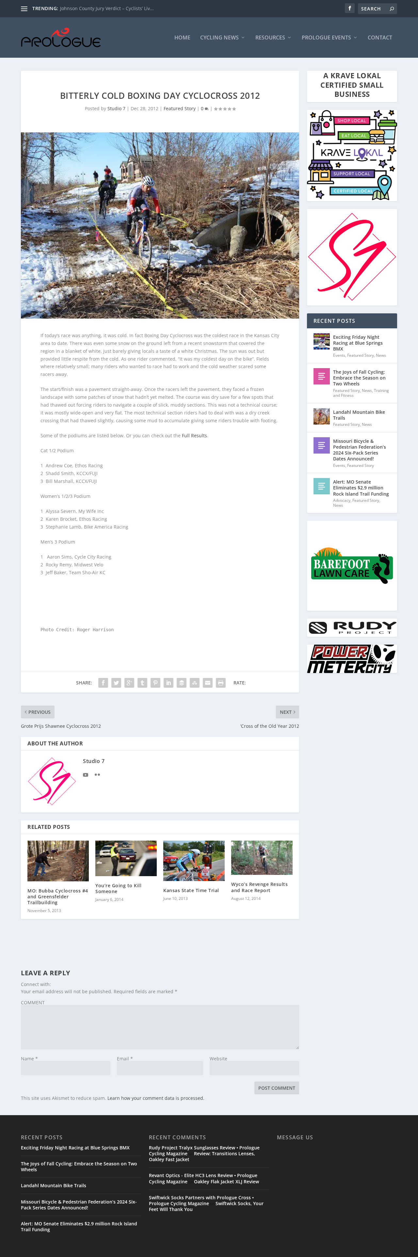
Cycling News (219, 38)
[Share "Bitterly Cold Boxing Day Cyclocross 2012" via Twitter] (116, 682)
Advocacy (341, 500)
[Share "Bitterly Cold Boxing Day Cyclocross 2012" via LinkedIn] (168, 682)
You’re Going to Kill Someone (118, 888)
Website (218, 1058)
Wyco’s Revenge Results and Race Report (259, 887)
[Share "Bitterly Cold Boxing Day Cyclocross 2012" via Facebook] (103, 682)
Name (29, 1058)
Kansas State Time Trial (191, 890)
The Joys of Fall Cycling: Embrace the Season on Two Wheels (359, 378)
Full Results (194, 435)
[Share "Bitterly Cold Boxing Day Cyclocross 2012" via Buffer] (181, 682)
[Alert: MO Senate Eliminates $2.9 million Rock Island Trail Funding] (322, 486)
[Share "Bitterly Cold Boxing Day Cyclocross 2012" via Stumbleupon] (194, 682)
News (381, 355)
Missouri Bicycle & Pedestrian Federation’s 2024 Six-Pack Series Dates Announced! (359, 450)
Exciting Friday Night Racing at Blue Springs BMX (358, 343)
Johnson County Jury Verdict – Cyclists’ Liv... (107, 8)
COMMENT (33, 1002)
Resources (270, 38)
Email (125, 1058)
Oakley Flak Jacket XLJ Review (226, 1181)
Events (339, 355)
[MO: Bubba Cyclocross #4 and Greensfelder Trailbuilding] (58, 861)
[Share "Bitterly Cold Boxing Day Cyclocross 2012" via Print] (220, 682)
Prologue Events (326, 38)
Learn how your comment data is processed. (155, 1098)
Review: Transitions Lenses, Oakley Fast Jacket (202, 1156)
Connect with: (36, 984)
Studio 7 (116, 108)
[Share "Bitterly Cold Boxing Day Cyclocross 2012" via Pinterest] (155, 682)
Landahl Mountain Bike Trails (359, 415)
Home (182, 38)
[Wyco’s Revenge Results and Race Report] (262, 858)
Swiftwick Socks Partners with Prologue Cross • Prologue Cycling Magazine (201, 1200)
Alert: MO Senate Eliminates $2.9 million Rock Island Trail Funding (361, 488)
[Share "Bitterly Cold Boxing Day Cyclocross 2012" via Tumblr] (142, 682)
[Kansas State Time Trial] (194, 861)
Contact (380, 38)
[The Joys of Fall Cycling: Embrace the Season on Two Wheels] (322, 376)
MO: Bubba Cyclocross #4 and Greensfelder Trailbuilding (57, 896)
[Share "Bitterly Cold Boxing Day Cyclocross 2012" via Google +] (129, 682)
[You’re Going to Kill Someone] (126, 858)
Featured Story (180, 108)
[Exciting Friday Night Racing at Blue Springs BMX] (322, 341)
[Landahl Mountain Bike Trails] (322, 416)
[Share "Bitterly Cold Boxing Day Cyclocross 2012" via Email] (207, 682)
